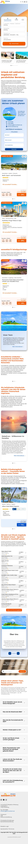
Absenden (14, 149)
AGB (2, 815)
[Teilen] (23, 156)
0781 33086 (10, 123)
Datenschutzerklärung (6, 817)
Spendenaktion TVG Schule (7, 829)
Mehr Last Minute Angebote (14, 610)
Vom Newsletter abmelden (14, 674)
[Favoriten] (25, 156)
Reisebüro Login (5, 826)
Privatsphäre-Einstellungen (7, 820)
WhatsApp (10, 121)
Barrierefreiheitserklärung (7, 821)
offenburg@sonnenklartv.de (15, 125)
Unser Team (14, 646)
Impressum (3, 814)
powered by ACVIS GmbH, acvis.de (14, 837)
